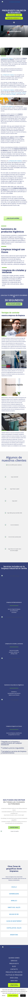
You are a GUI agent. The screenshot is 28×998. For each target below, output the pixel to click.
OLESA (8, 921)
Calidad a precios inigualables (13, 748)
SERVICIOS (14, 961)
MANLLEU (14, 900)
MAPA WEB (14, 981)
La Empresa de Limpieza (7, 58)
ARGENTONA (14, 935)
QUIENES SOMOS (14, 958)
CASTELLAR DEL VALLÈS (14, 928)
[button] (14, 15)
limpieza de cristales (11, 94)
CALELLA (14, 887)
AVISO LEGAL (14, 978)
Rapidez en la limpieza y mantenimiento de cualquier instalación (11, 743)
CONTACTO (14, 969)
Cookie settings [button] (13, 995)
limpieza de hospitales (16, 93)
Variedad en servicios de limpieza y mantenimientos (13, 752)
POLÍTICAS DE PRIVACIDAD (14, 975)
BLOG (14, 966)
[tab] (14, 743)
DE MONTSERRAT (16, 921)
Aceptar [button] (23, 995)
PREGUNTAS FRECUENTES (14, 972)
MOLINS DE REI (14, 914)
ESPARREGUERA (14, 894)
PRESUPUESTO (14, 963)
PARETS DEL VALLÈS (14, 907)
